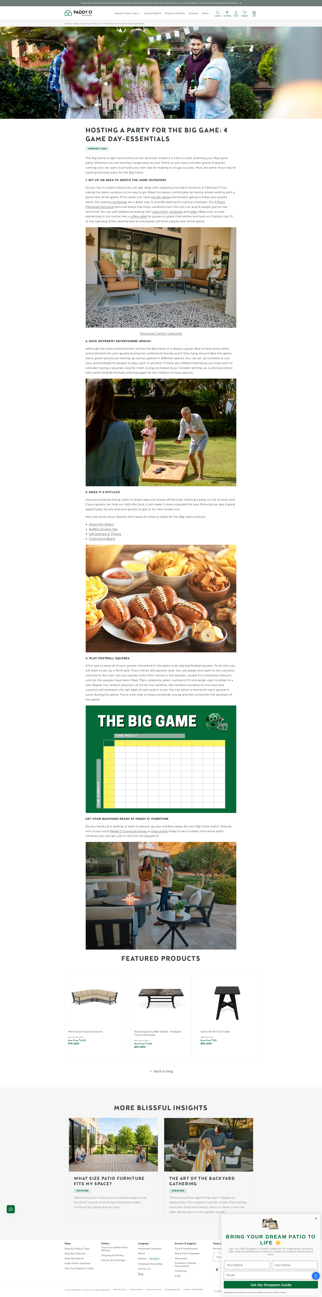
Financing (180, 1270)
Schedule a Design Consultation (185, 1264)
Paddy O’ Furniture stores (128, 831)
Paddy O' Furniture (81, 1290)
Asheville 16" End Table (215, 1031)
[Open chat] (11, 1209)
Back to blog (163, 1071)
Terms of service (154, 1289)
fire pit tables (160, 197)
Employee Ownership (150, 1263)
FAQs (178, 1275)
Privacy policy (136, 1289)
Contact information (193, 1289)
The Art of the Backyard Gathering (202, 1181)
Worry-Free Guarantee (187, 1253)
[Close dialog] (316, 1218)
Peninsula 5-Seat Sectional (85, 1031)
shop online (159, 831)
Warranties (181, 1258)
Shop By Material (74, 1258)
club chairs (160, 211)
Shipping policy (172, 1289)
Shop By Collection (75, 1253)
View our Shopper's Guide (79, 1268)
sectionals (120, 202)
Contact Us (144, 1268)
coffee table (138, 216)
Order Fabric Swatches (77, 1263)
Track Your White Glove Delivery (114, 1249)
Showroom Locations (150, 1248)
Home (68, 23)
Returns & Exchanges (113, 1260)
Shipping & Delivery (112, 1255)
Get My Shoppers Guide (271, 1285)
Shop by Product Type (77, 1248)
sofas (193, 211)
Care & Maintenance (186, 1248)
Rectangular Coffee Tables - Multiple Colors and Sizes (157, 1033)
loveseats (176, 211)
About (141, 1253)
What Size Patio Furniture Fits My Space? (109, 1181)
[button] (139, 13)
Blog (75, 23)
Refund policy (119, 1289)
